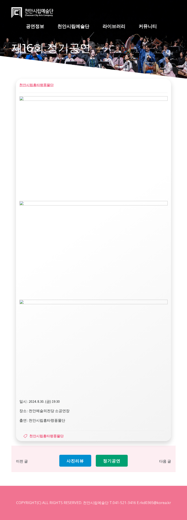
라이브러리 (114, 26)
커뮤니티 (148, 26)
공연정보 (35, 26)
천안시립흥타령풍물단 (36, 85)
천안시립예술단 (73, 26)
